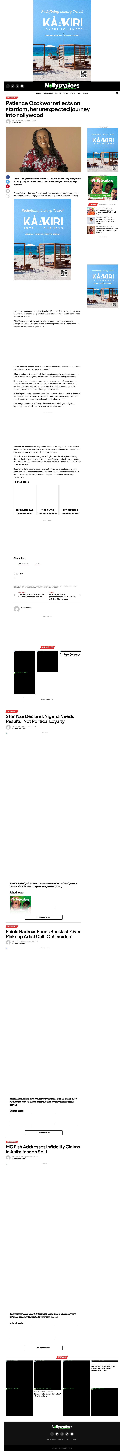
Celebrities (31, 586)
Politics (58, 93)
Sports (72, 93)
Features (38, 93)
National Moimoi (20, 587)
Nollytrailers (18, 122)
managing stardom (70, 586)
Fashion (65, 93)
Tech (79, 93)
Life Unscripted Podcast (53, 586)
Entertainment (48, 93)
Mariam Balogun (19, 728)
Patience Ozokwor (51, 587)
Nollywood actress (35, 587)
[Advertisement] (47, 295)
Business (85, 93)
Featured (39, 586)
